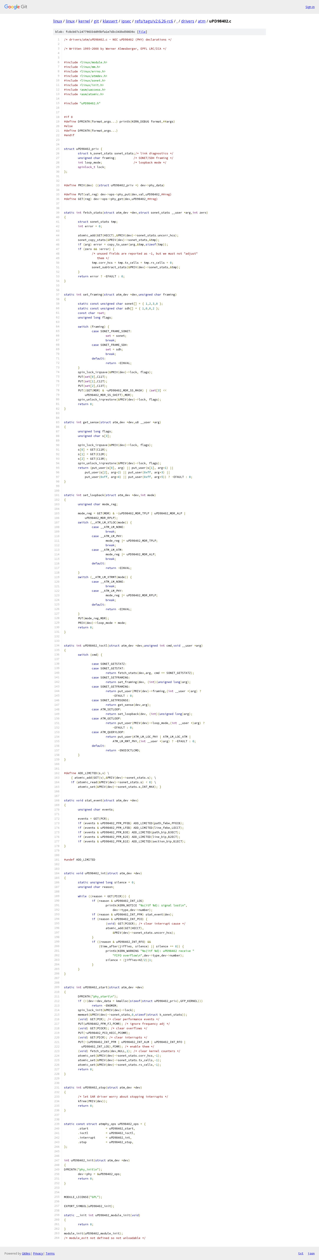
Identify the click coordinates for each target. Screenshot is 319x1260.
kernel (84, 21)
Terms (50, 1253)
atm (202, 21)
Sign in (310, 7)
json (311, 1253)
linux (57, 21)
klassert (110, 21)
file (142, 32)
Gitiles (26, 1253)
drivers (187, 21)
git (96, 21)
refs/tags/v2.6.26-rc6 (154, 21)
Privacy (38, 1253)
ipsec (126, 21)
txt (300, 1253)
